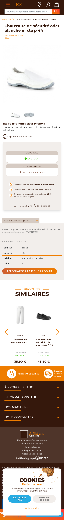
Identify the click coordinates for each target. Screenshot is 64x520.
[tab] (20, 220)
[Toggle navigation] (7, 4)
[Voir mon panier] (57, 4)
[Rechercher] (56, 11)
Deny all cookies (44, 498)
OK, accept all (19, 498)
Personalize (33, 508)
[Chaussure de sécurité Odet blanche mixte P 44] (16, 114)
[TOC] (18, 4)
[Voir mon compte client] (48, 4)
